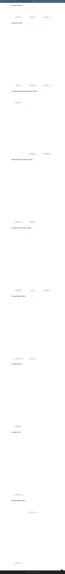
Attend (40, 1)
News (37, 1)
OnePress (32, 572)
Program (44, 1)
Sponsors (56, 1)
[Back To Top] (61, 570)
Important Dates (61, 1)
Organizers (51, 1)
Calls (48, 1)
